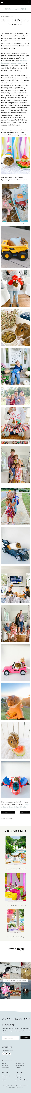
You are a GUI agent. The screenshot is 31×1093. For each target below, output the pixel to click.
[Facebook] (9, 1054)
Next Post (24, 812)
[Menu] (2, 2)
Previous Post (8, 812)
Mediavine (20, 1087)
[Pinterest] (6, 1054)
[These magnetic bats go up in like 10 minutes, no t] (15, 971)
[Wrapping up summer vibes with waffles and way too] (15, 989)
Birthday (11, 818)
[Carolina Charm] (15, 8)
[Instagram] (3, 1054)
